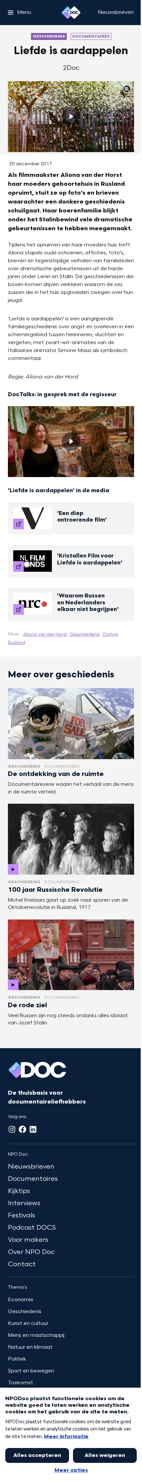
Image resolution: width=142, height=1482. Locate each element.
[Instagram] (12, 1129)
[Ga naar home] (71, 12)
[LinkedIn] (33, 1129)
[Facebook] (22, 1129)
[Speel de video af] (71, 116)
